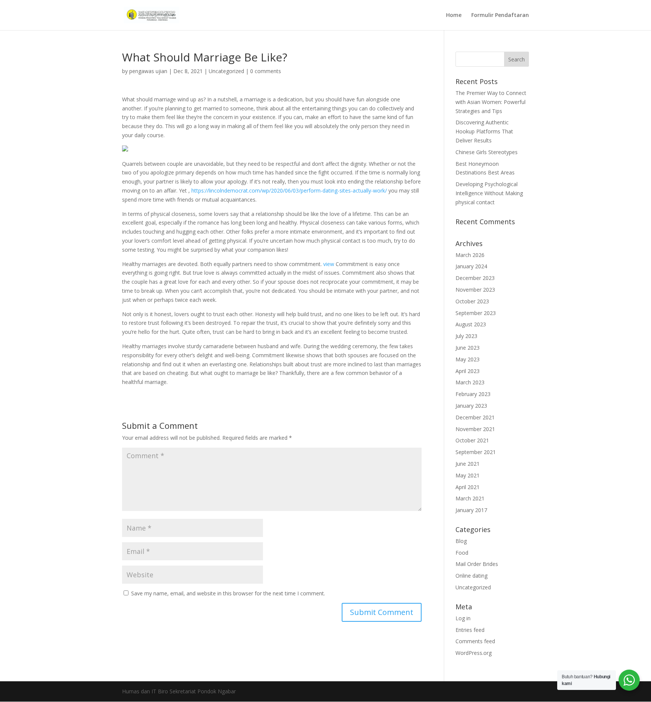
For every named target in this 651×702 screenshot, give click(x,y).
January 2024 (471, 266)
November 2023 (475, 289)
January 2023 (471, 405)
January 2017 (471, 510)
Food (461, 552)
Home (454, 15)
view (328, 264)
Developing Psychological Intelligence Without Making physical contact (489, 193)
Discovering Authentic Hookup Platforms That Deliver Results (484, 131)
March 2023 (469, 382)
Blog (461, 540)
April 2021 (467, 487)
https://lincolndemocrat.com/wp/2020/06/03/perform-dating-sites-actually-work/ (289, 190)
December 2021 (475, 417)
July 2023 (466, 336)
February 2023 (473, 394)
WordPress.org (473, 652)
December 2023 (475, 277)
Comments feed (475, 641)
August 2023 (470, 324)
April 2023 (467, 371)
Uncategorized (226, 71)
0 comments (265, 71)
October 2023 (472, 301)
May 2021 (467, 475)
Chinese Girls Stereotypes (486, 152)
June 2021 (467, 463)
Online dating (471, 575)
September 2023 (475, 313)
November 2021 (475, 429)
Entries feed (469, 629)
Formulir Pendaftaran (500, 15)
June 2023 (467, 347)
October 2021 (472, 440)
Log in (463, 618)
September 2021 (475, 452)
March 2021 (469, 498)
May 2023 (467, 359)
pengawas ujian (148, 71)
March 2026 (469, 254)
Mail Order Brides (476, 563)
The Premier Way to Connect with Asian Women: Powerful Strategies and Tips (490, 102)
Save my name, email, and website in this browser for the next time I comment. (228, 593)
